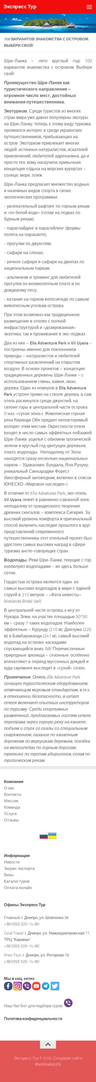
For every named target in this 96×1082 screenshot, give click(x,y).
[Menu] (89, 6)
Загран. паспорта (19, 868)
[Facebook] (8, 989)
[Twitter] (55, 989)
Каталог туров (17, 881)
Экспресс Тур (19, 6)
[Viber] (27, 989)
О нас (9, 788)
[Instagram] (17, 989)
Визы (9, 874)
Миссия (11, 800)
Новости (11, 862)
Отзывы (11, 820)
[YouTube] (36, 989)
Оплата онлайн (18, 887)
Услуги (10, 813)
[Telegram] (45, 989)
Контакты (12, 794)
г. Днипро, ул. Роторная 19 (46, 955)
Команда (12, 807)
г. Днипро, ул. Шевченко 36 (45, 917)
